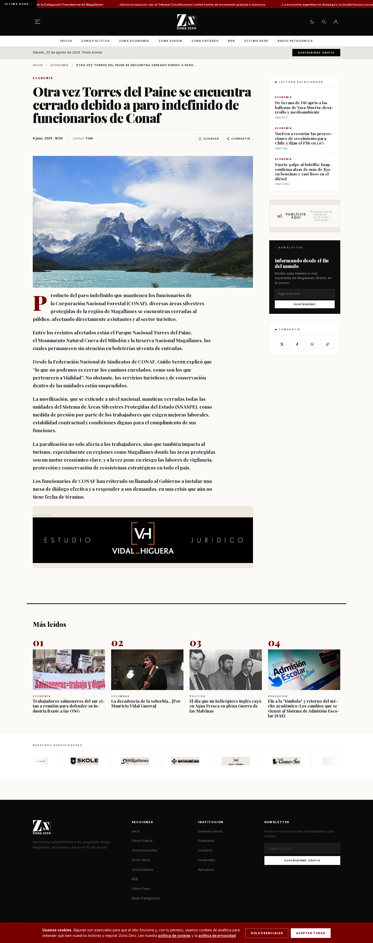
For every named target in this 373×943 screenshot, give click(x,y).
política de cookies (174, 936)
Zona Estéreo (205, 41)
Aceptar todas (310, 933)
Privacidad (206, 860)
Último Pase (256, 41)
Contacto (205, 850)
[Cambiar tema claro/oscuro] (312, 21)
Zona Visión (170, 41)
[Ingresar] (335, 21)
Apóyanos (206, 869)
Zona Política (95, 41)
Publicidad (206, 841)
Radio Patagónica (295, 41)
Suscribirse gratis (316, 52)
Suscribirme (305, 304)
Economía (60, 65)
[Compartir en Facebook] (297, 344)
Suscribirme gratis (302, 860)
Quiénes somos (210, 831)
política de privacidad (217, 936)
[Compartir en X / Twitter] (282, 344)
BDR (231, 41)
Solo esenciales (267, 933)
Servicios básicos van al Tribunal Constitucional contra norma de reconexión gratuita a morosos (143, 4)
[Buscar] (323, 21)
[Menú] (37, 22)
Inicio (66, 41)
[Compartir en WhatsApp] (312, 344)
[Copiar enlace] (327, 344)
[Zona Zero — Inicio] (186, 21)
